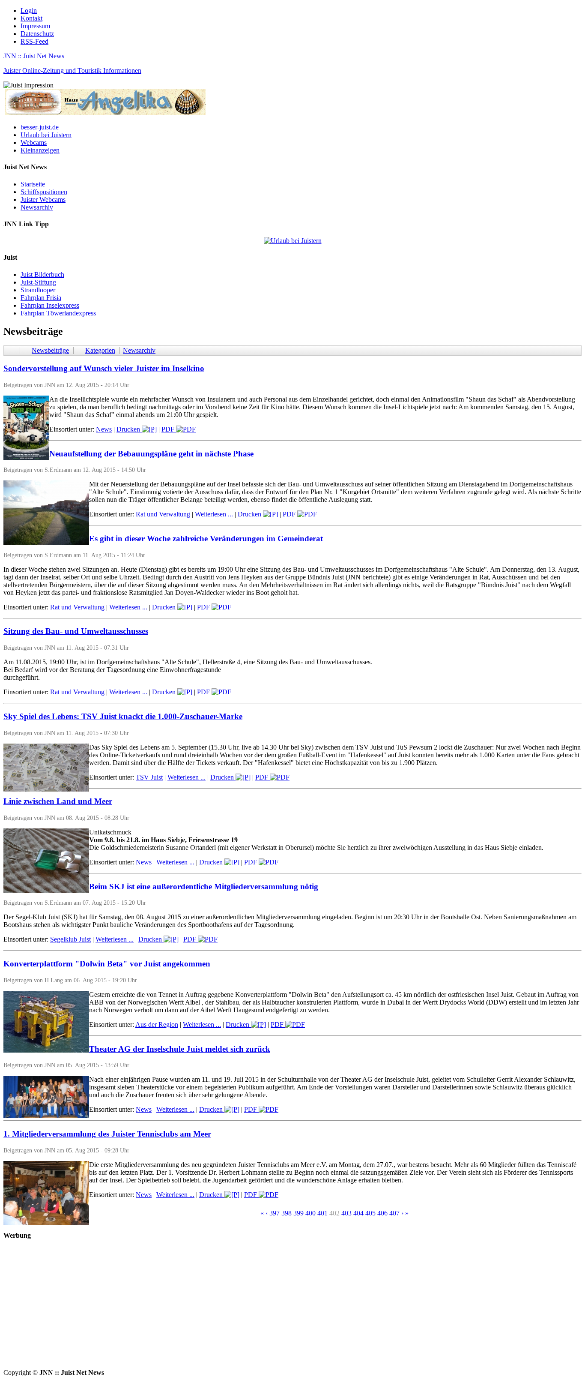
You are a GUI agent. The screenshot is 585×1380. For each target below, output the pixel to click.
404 (358, 1213)
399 (298, 1213)
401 (322, 1213)
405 (370, 1213)
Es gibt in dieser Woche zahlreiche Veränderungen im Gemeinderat (206, 538)
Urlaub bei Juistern (46, 134)
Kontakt (31, 18)
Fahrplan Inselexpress (50, 305)
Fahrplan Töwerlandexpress (58, 313)
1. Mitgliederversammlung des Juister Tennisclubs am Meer (107, 1133)
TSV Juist (149, 777)
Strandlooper (38, 290)
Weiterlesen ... (214, 514)
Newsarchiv (37, 207)
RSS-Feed (34, 41)
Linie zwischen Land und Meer (57, 801)
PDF (168, 429)
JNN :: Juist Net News (33, 56)
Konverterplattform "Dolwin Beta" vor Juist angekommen (106, 963)
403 (346, 1213)
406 (382, 1213)
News (104, 429)
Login (29, 10)
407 (394, 1213)
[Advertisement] (260, 1309)
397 (274, 1213)
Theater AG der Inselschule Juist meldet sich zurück (179, 1048)
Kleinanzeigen (40, 150)
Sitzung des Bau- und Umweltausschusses (75, 631)
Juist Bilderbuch (42, 274)
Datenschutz (37, 33)
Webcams (34, 142)
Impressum (35, 26)
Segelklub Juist (70, 939)
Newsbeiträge (50, 350)
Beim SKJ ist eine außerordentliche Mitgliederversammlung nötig (203, 886)
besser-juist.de (40, 127)
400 (310, 1213)
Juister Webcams (43, 199)
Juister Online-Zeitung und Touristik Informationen (72, 70)
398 (286, 1213)
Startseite (33, 184)
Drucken (129, 429)
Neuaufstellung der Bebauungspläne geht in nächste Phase (151, 453)
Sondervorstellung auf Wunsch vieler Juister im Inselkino (103, 368)
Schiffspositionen (44, 191)
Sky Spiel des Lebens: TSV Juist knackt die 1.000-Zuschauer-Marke (122, 716)
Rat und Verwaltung (163, 514)
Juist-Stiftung (38, 282)
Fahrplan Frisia (41, 297)
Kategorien (100, 350)
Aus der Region (156, 1024)
